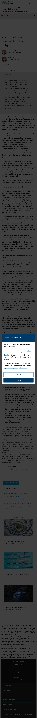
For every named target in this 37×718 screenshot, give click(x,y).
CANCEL (18, 374)
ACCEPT (18, 380)
